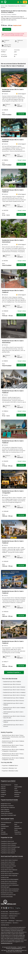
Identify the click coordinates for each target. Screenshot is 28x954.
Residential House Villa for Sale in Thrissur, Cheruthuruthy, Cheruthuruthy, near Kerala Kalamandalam (13, 737)
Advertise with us (5, 925)
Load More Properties (13, 672)
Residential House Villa (13, 6)
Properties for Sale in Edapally (8, 849)
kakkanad (16, 826)
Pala (2, 830)
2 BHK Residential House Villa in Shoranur (13, 700)
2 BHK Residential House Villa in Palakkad (13, 698)
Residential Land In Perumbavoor (9, 883)
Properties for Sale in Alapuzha (8, 851)
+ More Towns (17, 834)
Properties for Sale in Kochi (7, 841)
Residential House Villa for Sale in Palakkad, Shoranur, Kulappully (13, 741)
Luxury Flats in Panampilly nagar (8, 815)
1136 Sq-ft (19, 357)
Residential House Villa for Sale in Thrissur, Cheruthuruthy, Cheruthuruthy (13, 754)
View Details (21, 114)
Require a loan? (17, 25)
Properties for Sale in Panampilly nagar (10, 847)
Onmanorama (4, 913)
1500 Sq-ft (20, 557)
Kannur (2, 796)
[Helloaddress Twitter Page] (4, 908)
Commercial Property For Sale (8, 894)
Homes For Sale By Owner (7, 868)
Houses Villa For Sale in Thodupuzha (9, 891)
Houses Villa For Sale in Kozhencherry (10, 889)
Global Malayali (5, 918)
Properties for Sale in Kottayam (8, 845)
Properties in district (10, 765)
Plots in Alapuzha (5, 809)
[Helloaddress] (5, 2)
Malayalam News (13, 911)
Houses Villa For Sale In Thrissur (8, 866)
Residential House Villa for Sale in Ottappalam (13, 492)
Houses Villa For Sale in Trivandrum (9, 860)
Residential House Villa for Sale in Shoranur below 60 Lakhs (14, 717)
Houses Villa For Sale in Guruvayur (9, 881)
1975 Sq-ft (20, 156)
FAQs (21, 951)
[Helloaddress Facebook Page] (2, 908)
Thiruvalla (3, 832)
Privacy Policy (9, 951)
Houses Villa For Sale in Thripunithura (10, 873)
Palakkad (23, 6)
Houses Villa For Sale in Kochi (8, 862)
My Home (15, 923)
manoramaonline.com (16, 948)
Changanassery (5, 826)
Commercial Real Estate (7, 896)
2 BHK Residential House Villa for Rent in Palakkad (13, 721)
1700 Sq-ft (20, 206)
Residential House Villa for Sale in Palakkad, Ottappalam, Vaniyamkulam (13, 750)
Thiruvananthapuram (6, 785)
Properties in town (9, 768)
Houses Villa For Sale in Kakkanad (9, 869)
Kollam (16, 785)
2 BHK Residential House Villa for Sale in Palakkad (13, 704)
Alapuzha (3, 787)
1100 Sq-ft (19, 307)
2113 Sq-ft (19, 106)
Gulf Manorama (13, 916)
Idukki (15, 788)
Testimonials (19, 920)
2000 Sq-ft (20, 457)
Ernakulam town (18, 822)
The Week (12, 918)
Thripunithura (17, 832)
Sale (6, 6)
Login (25, 2)
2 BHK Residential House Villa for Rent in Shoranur (13, 725)
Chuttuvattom (4, 916)
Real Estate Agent (5, 887)
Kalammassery (18, 828)
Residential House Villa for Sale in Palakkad (13, 191)
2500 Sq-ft (20, 607)
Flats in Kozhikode (5, 811)
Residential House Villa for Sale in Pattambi (13, 140)
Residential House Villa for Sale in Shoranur (14, 690)
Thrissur (16, 790)
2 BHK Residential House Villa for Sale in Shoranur (13, 712)
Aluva (15, 824)
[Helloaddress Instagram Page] (6, 908)
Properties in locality (10, 771)
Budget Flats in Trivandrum (7, 805)
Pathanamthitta (18, 787)
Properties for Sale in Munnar (8, 853)
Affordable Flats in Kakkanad (8, 807)
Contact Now (6, 29)
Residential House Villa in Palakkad (12, 681)
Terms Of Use (16, 951)
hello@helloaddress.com (6, 943)
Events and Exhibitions (6, 923)
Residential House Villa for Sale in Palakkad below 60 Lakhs (14, 708)
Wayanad (16, 794)
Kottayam (3, 788)
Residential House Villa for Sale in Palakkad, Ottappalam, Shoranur (13, 758)
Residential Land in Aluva (7, 871)
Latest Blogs (11, 920)
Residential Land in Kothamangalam (9, 879)
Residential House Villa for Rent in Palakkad (14, 692)
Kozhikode (3, 794)
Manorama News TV (14, 913)
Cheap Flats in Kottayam (7, 813)
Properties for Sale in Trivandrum (9, 843)
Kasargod (16, 796)
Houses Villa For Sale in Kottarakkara (10, 885)
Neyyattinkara (4, 834)
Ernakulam (3, 790)
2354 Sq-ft (20, 407)
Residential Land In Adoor (7, 893)
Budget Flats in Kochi (6, 803)
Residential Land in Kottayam (8, 864)
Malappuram (17, 792)
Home (2, 6)
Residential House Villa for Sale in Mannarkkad (13, 90)
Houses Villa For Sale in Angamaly (9, 875)
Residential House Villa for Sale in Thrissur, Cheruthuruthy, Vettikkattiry (13, 746)
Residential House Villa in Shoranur (12, 684)
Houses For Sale (5, 877)
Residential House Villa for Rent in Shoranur (14, 695)
